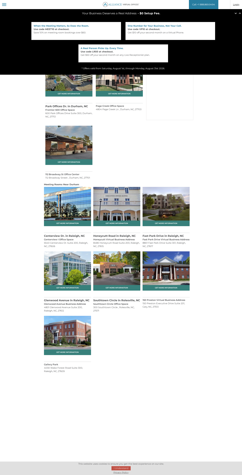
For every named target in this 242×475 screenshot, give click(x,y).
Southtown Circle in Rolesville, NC (116, 300)
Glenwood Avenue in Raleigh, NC (66, 300)
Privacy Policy (121, 472)
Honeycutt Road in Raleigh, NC (114, 236)
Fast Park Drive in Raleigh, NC (163, 236)
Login (236, 4)
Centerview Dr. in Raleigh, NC (64, 236)
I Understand (121, 468)
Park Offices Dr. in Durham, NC (66, 106)
